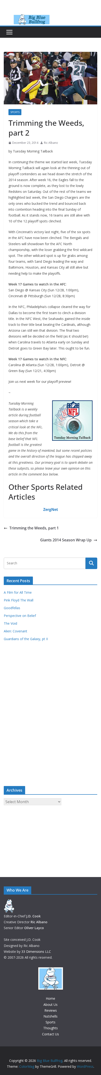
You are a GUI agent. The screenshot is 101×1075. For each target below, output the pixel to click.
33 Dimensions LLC (36, 951)
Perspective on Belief (20, 615)
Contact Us (50, 1034)
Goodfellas (12, 608)
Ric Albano (51, 143)
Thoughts (50, 1028)
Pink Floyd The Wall (18, 600)
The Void (10, 623)
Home (50, 998)
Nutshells (50, 1016)
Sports (14, 112)
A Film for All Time (18, 592)
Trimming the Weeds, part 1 (34, 528)
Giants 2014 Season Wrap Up (66, 540)
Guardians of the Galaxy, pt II (26, 639)
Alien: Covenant (15, 631)
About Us (50, 1004)
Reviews (50, 1010)
